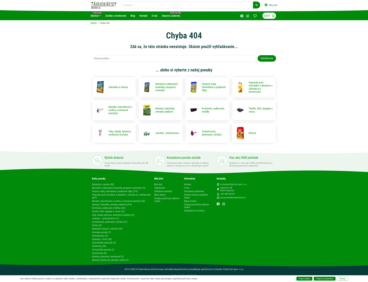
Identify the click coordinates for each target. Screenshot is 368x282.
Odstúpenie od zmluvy (194, 210)
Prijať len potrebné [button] (324, 278)
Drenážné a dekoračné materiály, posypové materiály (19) (118, 188)
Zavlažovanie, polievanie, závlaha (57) (109, 221)
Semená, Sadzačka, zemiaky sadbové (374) (112, 204)
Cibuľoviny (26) (99, 246)
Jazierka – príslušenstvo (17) (105, 218)
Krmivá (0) (97, 225)
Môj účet (158, 184)
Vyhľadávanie (266, 58)
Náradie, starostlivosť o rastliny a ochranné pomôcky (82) (118, 201)
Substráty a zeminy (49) (103, 184)
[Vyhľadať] (256, 5)
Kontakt (187, 184)
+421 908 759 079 (227, 194)
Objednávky (159, 188)
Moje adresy (160, 194)
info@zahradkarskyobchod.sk (233, 197)
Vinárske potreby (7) (101, 232)
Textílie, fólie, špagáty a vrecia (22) (108, 211)
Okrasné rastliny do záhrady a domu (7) (110, 260)
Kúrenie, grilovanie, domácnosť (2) (108, 256)
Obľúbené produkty (163, 191)
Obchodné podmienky (194, 191)
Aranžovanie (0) (99, 253)
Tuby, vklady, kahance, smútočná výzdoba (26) (113, 215)
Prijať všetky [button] (304, 278)
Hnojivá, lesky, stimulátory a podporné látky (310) (115, 191)
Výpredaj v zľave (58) (102, 239)
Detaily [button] (342, 278)
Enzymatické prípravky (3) (104, 242)
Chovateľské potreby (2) (103, 249)
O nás (186, 188)
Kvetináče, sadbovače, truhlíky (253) (108, 208)
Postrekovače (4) (100, 235)
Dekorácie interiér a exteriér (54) (107, 228)
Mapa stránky (190, 201)
